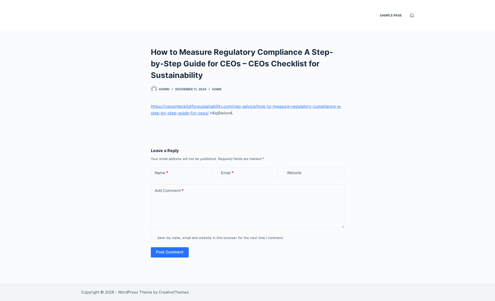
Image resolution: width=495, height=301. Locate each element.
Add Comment (169, 190)
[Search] (412, 15)
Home (216, 89)
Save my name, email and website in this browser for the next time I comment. (220, 238)
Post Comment (170, 252)
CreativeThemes (174, 292)
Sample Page (391, 15)
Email (227, 172)
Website (294, 172)
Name (161, 172)
